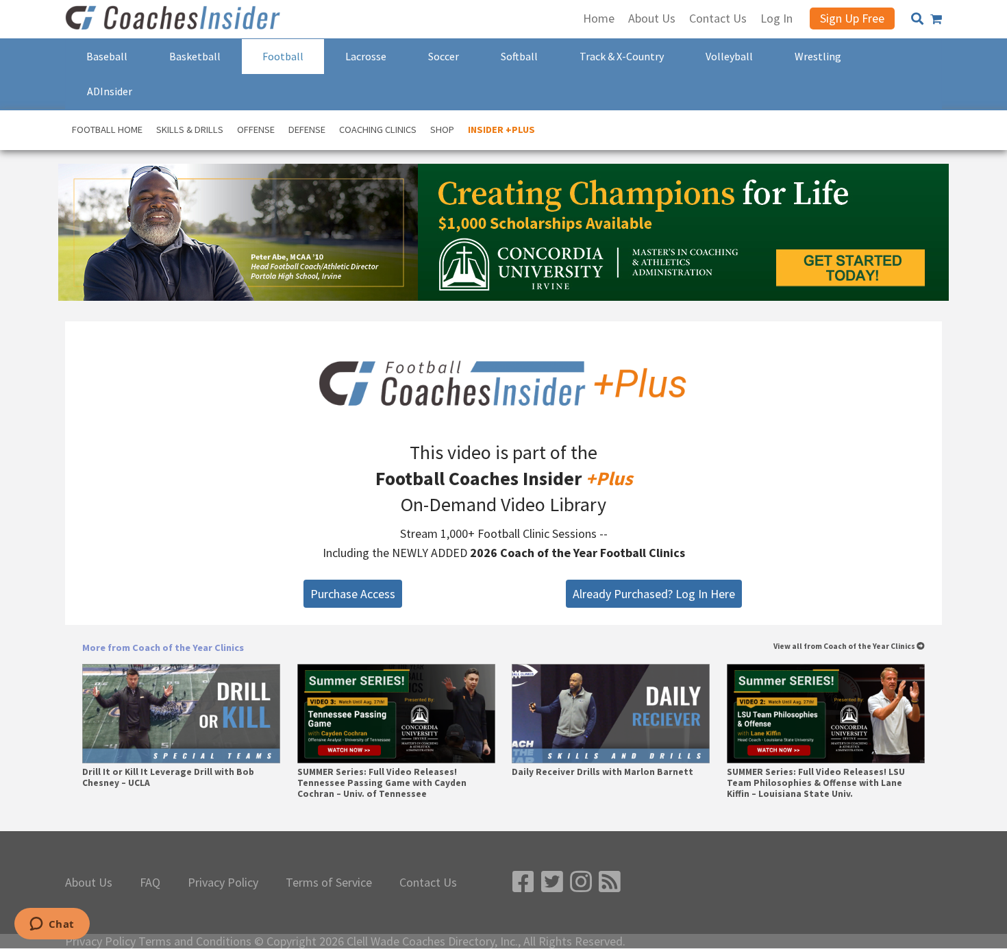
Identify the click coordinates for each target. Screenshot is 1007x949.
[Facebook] (523, 882)
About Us (88, 882)
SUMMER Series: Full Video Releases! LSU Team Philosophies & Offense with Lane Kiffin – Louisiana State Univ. (816, 783)
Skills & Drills (189, 129)
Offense (256, 129)
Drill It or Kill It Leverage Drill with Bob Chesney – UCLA (168, 778)
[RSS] (610, 882)
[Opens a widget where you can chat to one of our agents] (52, 925)
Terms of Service (329, 882)
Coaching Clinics (378, 129)
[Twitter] (552, 882)
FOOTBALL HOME (107, 129)
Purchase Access (352, 594)
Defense (306, 129)
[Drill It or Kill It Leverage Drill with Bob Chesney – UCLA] (181, 713)
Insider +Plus (501, 129)
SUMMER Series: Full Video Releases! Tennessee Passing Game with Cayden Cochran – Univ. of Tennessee (382, 783)
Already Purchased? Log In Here (654, 594)
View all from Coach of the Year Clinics (845, 646)
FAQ (150, 882)
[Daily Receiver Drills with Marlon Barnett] (611, 713)
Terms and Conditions (194, 941)
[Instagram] (581, 882)
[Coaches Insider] (174, 19)
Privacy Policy (223, 882)
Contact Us (428, 882)
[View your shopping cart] (936, 19)
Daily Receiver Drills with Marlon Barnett (602, 772)
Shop (442, 129)
